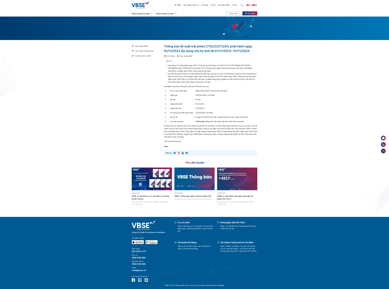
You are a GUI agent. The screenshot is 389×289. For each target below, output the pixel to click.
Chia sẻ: (169, 153)
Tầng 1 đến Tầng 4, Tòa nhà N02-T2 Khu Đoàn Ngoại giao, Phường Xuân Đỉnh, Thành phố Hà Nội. (195, 228)
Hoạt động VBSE (141, 46)
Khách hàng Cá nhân (141, 14)
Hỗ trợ (234, 5)
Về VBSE (177, 5)
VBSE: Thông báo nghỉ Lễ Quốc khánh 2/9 (192, 196)
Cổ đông (204, 5)
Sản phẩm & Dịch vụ (191, 5)
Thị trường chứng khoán (144, 51)
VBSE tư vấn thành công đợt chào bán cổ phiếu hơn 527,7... (235, 197)
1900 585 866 (139, 264)
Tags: (166, 146)
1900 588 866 (139, 258)
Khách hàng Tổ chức (165, 14)
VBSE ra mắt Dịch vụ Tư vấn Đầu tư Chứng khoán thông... (150, 197)
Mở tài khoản (250, 13)
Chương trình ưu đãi (142, 56)
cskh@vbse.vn (139, 270)
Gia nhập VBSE (224, 5)
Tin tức (213, 5)
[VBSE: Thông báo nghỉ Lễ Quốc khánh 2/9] (194, 179)
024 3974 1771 (139, 251)
